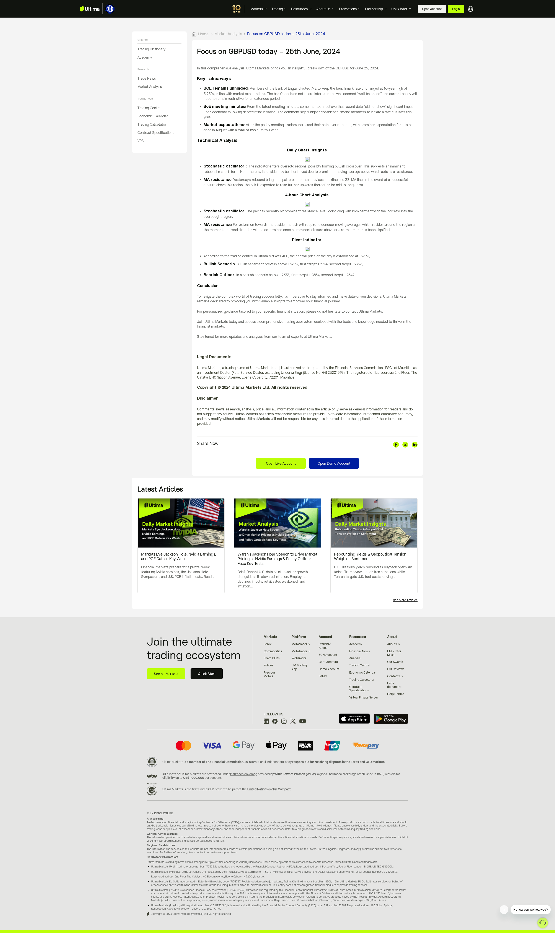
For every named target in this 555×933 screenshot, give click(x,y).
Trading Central (149, 108)
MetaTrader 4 (301, 651)
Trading (277, 9)
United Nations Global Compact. (269, 789)
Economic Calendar (152, 116)
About (392, 637)
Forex (267, 644)
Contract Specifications (155, 132)
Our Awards (395, 662)
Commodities (273, 651)
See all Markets (166, 674)
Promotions (348, 9)
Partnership (374, 9)
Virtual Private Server (363, 697)
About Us (323, 9)
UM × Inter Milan (394, 653)
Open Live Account (281, 463)
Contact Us (395, 676)
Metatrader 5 (301, 644)
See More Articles (405, 600)
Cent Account (328, 662)
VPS (140, 141)
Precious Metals (270, 674)
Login (456, 9)
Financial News (359, 651)
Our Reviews (395, 669)
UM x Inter (399, 9)
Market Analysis (149, 87)
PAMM (323, 676)
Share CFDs (272, 658)
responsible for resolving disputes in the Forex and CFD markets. (338, 762)
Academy (144, 57)
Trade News (146, 78)
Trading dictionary (151, 49)
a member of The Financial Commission (215, 762)
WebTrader (299, 658)
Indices (268, 665)
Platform (299, 637)
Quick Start (206, 674)
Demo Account (329, 669)
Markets (256, 9)
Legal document (394, 685)
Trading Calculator (151, 124)
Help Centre (395, 694)
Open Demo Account (334, 463)
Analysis (355, 658)
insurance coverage (243, 774)
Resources (299, 9)
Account (325, 637)
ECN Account (328, 654)
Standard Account (325, 645)
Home (203, 34)
